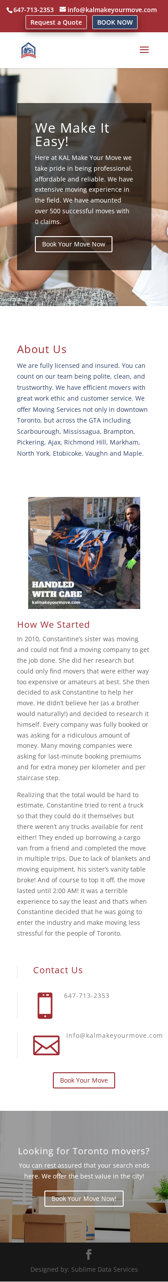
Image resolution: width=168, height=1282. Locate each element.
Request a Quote (56, 22)
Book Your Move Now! (84, 1198)
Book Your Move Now (73, 244)
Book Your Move (84, 1080)
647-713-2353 (33, 9)
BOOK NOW (115, 22)
